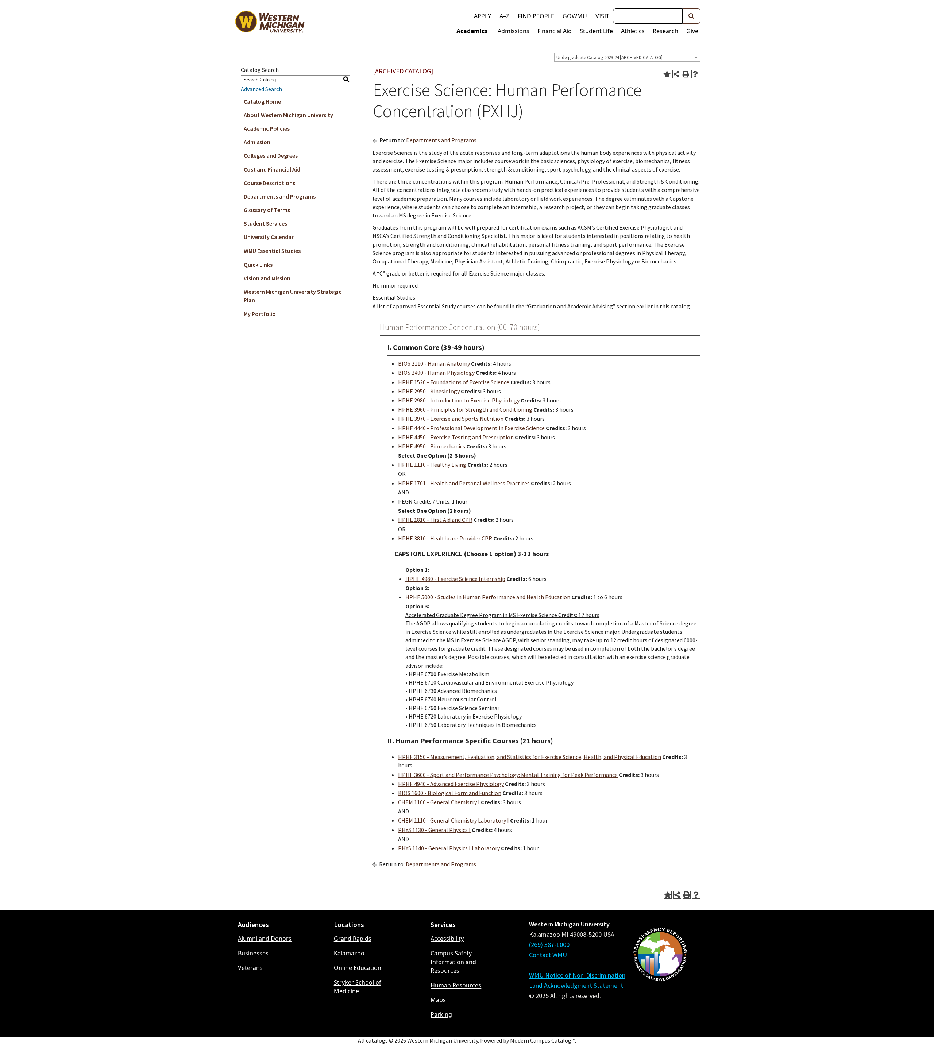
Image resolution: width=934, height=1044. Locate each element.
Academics (471, 31)
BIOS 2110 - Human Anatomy (434, 363)
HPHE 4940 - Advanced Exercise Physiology (451, 783)
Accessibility (447, 939)
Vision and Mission (267, 278)
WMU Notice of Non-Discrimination (577, 975)
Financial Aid (554, 31)
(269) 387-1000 (549, 944)
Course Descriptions (269, 182)
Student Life (596, 31)
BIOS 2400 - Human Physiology (436, 372)
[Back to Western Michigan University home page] (270, 23)
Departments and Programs (280, 196)
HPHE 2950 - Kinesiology (429, 391)
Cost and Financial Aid (272, 169)
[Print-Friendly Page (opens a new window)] (686, 74)
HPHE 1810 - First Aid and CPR (435, 519)
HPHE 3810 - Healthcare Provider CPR (445, 538)
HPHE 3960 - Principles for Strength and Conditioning (465, 409)
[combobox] (627, 57)
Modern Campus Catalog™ (542, 1040)
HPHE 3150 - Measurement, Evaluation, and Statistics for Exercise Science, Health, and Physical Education (529, 756)
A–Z (504, 16)
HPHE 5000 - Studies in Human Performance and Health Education (487, 597)
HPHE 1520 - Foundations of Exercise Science (453, 382)
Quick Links (258, 264)
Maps (438, 1000)
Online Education (357, 968)
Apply (482, 16)
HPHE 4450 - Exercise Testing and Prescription (456, 437)
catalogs (377, 1040)
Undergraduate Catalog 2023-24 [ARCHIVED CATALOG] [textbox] (609, 57)
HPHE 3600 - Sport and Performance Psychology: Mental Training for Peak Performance (508, 774)
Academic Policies (267, 128)
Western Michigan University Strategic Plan (292, 296)
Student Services (265, 223)
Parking (441, 1014)
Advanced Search (261, 89)
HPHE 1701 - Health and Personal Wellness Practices (464, 483)
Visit (602, 16)
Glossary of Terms (267, 209)
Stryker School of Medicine (357, 986)
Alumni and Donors (265, 939)
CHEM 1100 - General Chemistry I (439, 802)
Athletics (633, 31)
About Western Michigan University (288, 115)
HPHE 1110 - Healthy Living (432, 464)
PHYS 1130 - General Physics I (434, 829)
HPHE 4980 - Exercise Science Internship (455, 578)
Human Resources (456, 985)
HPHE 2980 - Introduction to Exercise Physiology (459, 400)
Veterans (250, 968)
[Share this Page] (676, 74)
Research (665, 31)
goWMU (575, 16)
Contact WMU (548, 955)
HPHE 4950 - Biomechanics (431, 446)
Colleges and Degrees (271, 155)
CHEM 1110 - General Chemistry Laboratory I (453, 820)
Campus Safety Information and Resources (453, 962)
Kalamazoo (349, 953)
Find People (536, 16)
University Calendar (269, 236)
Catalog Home (262, 101)
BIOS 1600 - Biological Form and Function (449, 793)
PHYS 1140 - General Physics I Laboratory (449, 848)
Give (692, 31)
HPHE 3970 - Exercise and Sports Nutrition (450, 418)
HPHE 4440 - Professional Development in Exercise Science (471, 428)
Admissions (513, 31)
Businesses (253, 953)
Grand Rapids (352, 939)
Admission (257, 142)
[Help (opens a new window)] (695, 74)
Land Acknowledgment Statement (576, 985)
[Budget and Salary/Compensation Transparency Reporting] (660, 973)
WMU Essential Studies (272, 250)
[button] (691, 16)
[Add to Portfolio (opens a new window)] (667, 74)
